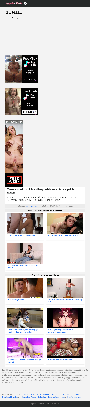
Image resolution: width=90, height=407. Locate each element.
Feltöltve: (44, 206)
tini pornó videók (32, 206)
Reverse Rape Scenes (56, 397)
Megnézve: (63, 206)
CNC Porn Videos (72, 395)
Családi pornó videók (30, 395)
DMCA (48, 404)
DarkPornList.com (74, 397)
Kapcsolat (33, 404)
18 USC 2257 (41, 404)
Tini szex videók (57, 395)
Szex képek (44, 395)
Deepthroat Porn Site (10, 397)
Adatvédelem (55, 404)
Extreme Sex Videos (28, 397)
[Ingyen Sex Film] (13, 3)
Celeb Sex (42, 397)
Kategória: (21, 206)
